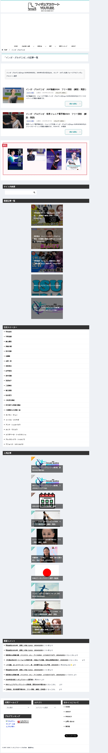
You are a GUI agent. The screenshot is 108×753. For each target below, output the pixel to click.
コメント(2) (30, 93)
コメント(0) (30, 121)
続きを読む (73, 104)
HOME (16, 46)
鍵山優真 (9, 341)
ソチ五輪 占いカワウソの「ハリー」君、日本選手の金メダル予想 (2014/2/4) (32, 665)
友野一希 (9, 361)
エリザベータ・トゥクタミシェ (16, 434)
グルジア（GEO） (61, 93)
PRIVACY (68, 716)
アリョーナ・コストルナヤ (14, 444)
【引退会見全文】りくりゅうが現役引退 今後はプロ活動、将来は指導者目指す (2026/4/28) (37, 660)
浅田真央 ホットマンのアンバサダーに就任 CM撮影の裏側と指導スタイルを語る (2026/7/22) (47, 238)
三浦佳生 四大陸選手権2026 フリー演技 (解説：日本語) (26, 689)
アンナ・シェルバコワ (13, 424)
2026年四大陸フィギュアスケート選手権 (19, 679)
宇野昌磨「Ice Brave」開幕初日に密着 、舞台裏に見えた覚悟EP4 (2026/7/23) (47, 262)
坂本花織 (9, 376)
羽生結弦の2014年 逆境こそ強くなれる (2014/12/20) (24, 645)
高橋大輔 (9, 346)
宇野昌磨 (9, 336)
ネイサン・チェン (12, 415)
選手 (50, 46)
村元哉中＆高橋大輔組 (13, 405)
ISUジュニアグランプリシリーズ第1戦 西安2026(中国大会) (26, 684)
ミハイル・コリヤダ (12, 420)
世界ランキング (63, 46)
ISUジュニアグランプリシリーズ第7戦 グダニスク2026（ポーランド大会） (47, 309)
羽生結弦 (9, 331)
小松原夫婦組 (10, 400)
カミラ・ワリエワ (12, 429)
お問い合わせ (69, 721)
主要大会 (39, 46)
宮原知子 (9, 380)
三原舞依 (9, 385)
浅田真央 (9, 366)
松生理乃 (9, 395)
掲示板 (67, 726)
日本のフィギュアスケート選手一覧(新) (45, 578)
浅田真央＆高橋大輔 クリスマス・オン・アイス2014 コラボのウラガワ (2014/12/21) (35, 655)
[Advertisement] (45, 28)
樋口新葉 (9, 390)
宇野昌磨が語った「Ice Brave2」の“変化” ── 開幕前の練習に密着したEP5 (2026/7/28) (47, 215)
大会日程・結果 (26, 46)
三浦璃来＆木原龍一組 (13, 410)
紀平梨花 (9, 371)
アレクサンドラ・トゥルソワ (15, 439)
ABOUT (73, 46)
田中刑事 (9, 351)
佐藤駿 (8, 356)
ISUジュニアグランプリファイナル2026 (47, 285)
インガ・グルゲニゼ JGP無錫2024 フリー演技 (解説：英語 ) (56, 89)
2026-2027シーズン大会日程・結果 (44, 506)
